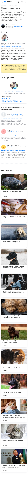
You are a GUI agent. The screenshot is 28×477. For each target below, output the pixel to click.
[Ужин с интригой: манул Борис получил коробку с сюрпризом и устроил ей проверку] (14, 186)
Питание (15, 101)
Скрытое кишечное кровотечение (12, 118)
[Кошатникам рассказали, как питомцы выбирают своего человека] (14, 410)
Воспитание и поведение (10, 100)
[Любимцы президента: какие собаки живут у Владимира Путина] (14, 460)
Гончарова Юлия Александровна (11, 46)
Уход (20, 101)
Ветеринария (13, 5)
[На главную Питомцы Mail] (10, 2)
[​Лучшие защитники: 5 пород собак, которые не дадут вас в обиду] (14, 385)
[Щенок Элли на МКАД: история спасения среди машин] (14, 335)
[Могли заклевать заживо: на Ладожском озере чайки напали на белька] (14, 236)
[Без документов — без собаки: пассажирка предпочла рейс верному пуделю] (14, 310)
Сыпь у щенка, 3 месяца (8, 135)
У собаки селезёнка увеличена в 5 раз (13, 150)
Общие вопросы (7, 101)
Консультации (4, 5)
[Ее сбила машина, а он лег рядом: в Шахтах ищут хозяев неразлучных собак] (14, 261)
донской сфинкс (18, 26)
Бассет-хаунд (14, 147)
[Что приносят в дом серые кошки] (14, 435)
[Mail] (5, 2)
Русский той (14, 131)
